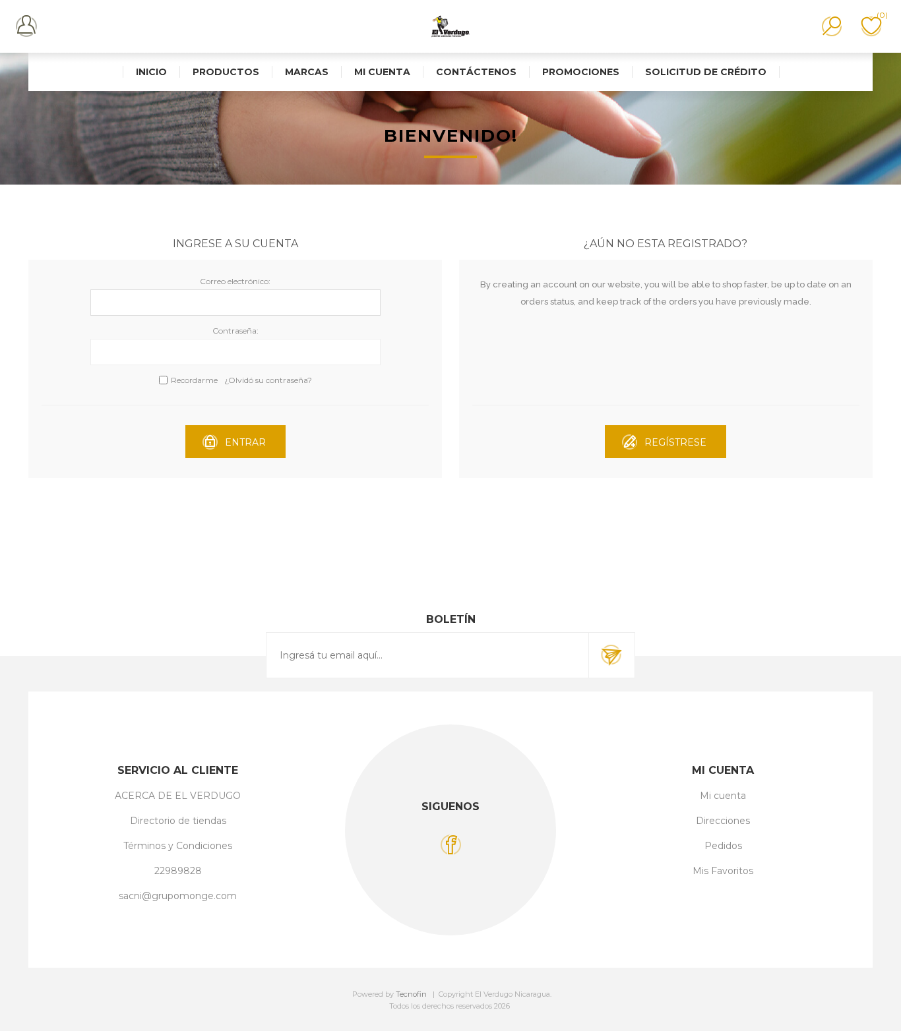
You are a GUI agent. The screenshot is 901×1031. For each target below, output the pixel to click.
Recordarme (194, 380)
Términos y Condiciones (177, 846)
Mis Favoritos (723, 871)
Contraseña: (235, 331)
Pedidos (723, 846)
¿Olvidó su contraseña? (268, 380)
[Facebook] (450, 844)
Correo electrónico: (235, 281)
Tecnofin (411, 994)
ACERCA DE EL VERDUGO (178, 796)
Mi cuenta (723, 796)
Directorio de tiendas (178, 821)
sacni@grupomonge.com (178, 896)
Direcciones (723, 821)
